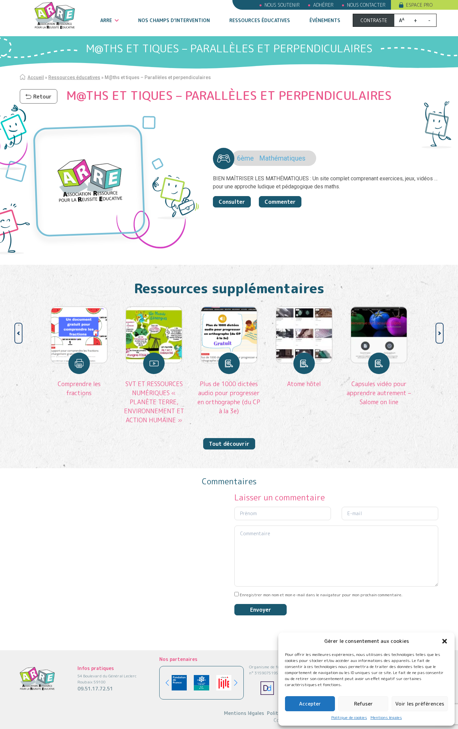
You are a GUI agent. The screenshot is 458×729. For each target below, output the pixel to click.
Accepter (310, 703)
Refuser (363, 703)
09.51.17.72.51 (95, 688)
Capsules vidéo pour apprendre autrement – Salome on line (379, 393)
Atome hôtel (304, 384)
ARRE (106, 20)
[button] (444, 641)
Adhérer (323, 5)
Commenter (280, 201)
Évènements (324, 20)
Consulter (232, 201)
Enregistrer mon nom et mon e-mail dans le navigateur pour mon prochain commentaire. (321, 595)
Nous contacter (366, 5)
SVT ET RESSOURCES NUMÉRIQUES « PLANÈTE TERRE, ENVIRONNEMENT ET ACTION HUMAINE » (154, 402)
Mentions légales (386, 717)
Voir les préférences (419, 703)
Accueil (35, 77)
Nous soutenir (282, 5)
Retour (42, 96)
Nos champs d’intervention (174, 20)
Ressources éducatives (259, 20)
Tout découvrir (229, 443)
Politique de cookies (349, 717)
